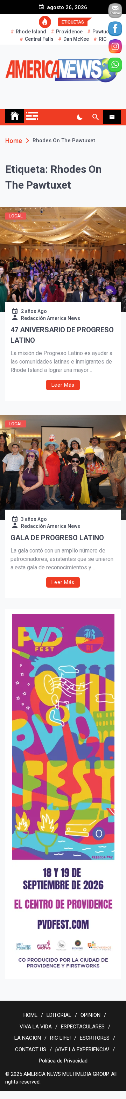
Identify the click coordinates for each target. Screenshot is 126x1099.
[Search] (95, 117)
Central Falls (39, 39)
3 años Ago (34, 519)
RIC (102, 39)
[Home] (14, 116)
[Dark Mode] (80, 117)
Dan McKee (76, 39)
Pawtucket (103, 31)
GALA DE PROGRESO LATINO (57, 538)
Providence (69, 31)
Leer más (63, 385)
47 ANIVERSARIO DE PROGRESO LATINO (62, 335)
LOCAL (16, 215)
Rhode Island (31, 31)
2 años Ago (34, 311)
